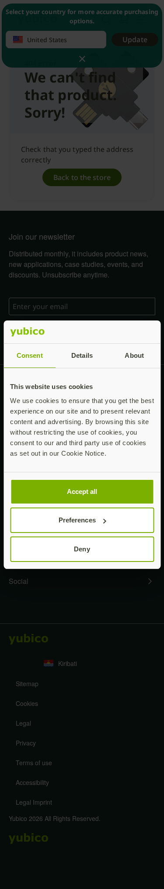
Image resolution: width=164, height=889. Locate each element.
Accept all (82, 491)
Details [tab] (82, 355)
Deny (82, 549)
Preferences (77, 520)
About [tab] (134, 355)
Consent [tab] (30, 355)
